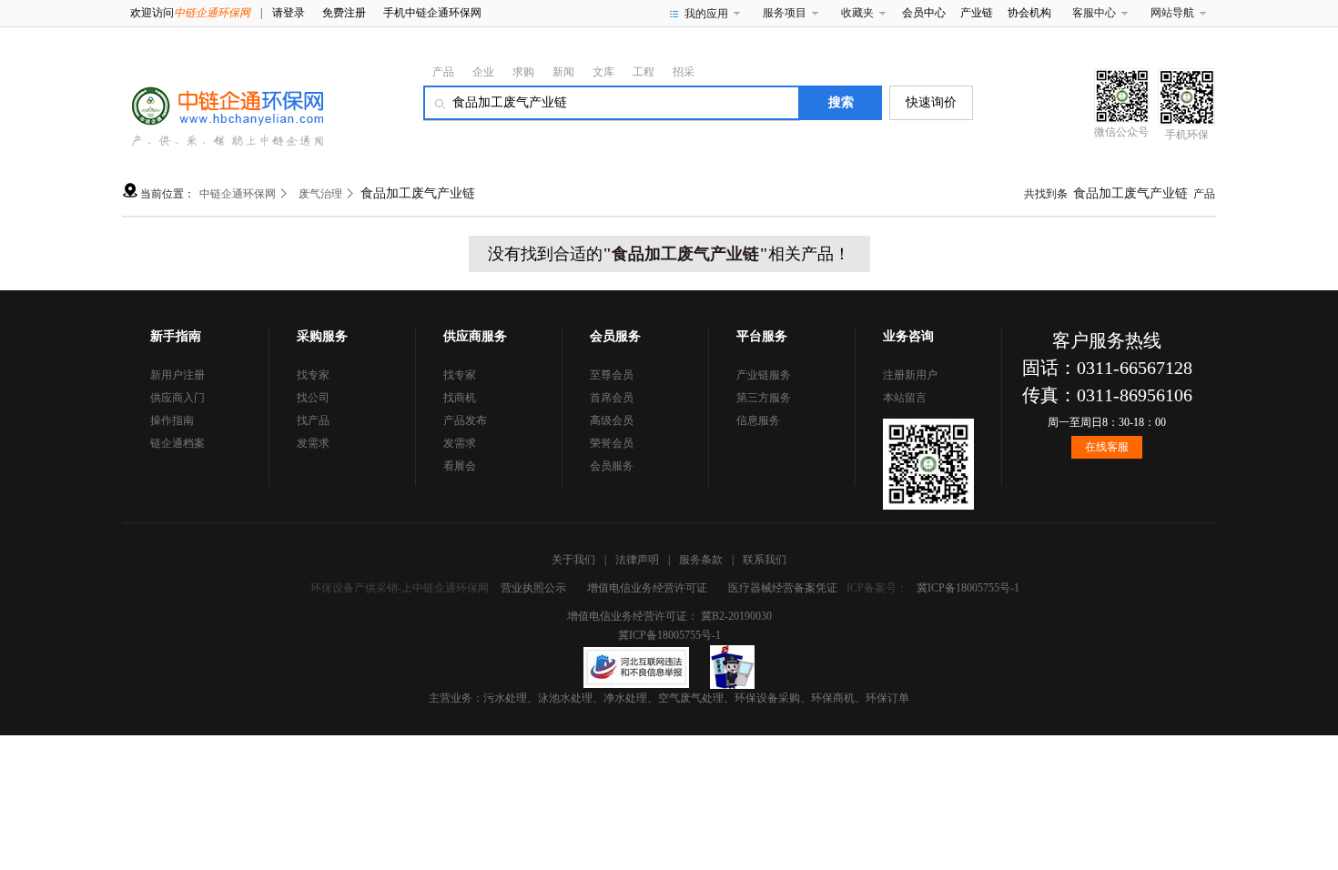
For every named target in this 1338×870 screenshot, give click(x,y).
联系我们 (764, 559)
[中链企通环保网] (223, 101)
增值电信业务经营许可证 (647, 588)
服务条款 (701, 559)
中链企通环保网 (237, 193)
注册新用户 (910, 375)
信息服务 (758, 420)
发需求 (313, 443)
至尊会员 (612, 375)
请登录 (288, 12)
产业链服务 (763, 375)
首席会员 (612, 397)
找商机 (459, 397)
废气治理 (320, 193)
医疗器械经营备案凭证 (782, 588)
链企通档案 (177, 443)
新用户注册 (177, 375)
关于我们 (573, 559)
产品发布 (465, 420)
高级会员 (612, 420)
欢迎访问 (190, 12)
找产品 (313, 420)
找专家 (313, 375)
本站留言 (905, 397)
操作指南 (172, 420)
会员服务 (612, 466)
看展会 (459, 466)
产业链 (976, 12)
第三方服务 (763, 397)
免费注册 (344, 12)
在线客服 (1107, 446)
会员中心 (924, 12)
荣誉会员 (612, 443)
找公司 (313, 397)
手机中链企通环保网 (432, 12)
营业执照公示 (533, 588)
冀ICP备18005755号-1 (968, 588)
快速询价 (931, 102)
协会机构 (1029, 12)
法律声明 (637, 559)
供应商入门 (177, 397)
